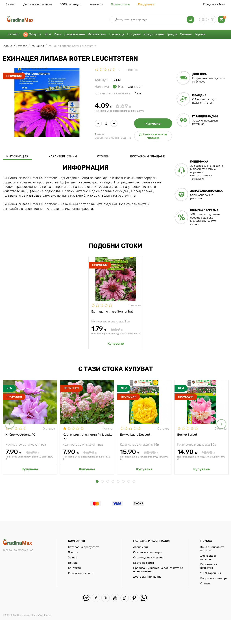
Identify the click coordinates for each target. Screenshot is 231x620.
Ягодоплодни (153, 34)
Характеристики (63, 156)
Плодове (134, 34)
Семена (186, 34)
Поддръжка (146, 4)
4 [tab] (113, 481)
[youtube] (115, 598)
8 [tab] (133, 481)
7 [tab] (128, 481)
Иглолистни (97, 34)
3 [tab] (107, 481)
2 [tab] (102, 481)
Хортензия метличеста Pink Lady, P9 (87, 436)
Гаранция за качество (208, 566)
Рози (57, 34)
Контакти (96, 4)
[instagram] (105, 598)
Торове (199, 34)
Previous (9, 424)
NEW (47, 34)
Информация (17, 156)
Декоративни (74, 34)
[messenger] (86, 598)
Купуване (152, 123)
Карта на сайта (143, 562)
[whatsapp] (144, 598)
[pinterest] (134, 598)
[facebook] (96, 598)
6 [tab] (123, 481)
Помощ (73, 562)
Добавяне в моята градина (153, 136)
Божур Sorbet (187, 434)
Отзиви (103, 156)
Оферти (35, 34)
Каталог (14, 34)
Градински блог (214, 4)
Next (221, 424)
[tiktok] (124, 598)
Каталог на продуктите (83, 547)
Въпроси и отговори (213, 578)
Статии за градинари (147, 552)
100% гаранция (70, 4)
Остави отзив (120, 4)
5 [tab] (118, 481)
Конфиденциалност (81, 573)
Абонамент (140, 547)
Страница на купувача (148, 557)
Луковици (117, 34)
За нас (10, 4)
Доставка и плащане (37, 4)
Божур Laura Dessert (135, 434)
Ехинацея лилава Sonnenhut (112, 311)
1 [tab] (97, 481)
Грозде (172, 34)
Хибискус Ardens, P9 (21, 434)
